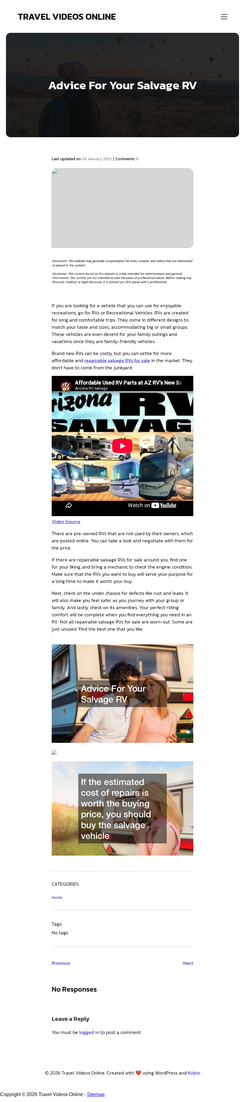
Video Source (66, 521)
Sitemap (96, 1094)
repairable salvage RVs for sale (117, 360)
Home (57, 897)
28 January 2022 (97, 159)
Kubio (194, 1072)
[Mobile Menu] (224, 16)
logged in (89, 1032)
